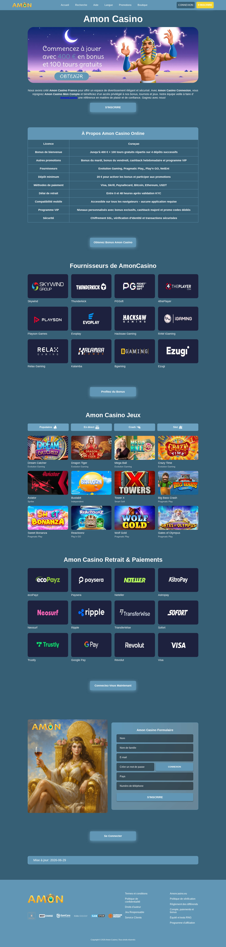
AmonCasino (68, 97)
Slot (175, 427)
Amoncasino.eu (178, 893)
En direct (89, 427)
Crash (132, 427)
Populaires (46, 427)
